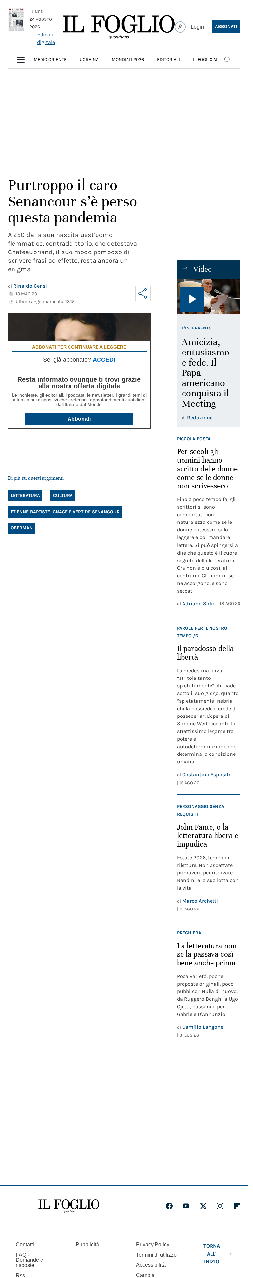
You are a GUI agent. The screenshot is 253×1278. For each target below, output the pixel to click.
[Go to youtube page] (186, 1206)
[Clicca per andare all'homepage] (69, 1206)
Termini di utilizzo (156, 1255)
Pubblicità (87, 1244)
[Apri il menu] (21, 60)
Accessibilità (151, 1265)
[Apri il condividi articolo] (143, 293)
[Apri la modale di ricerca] (227, 60)
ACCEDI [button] (104, 359)
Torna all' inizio (211, 1254)
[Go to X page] (203, 1206)
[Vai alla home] (119, 27)
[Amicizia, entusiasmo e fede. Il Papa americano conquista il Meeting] (208, 296)
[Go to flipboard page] (237, 1206)
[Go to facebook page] (169, 1206)
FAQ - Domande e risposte (29, 1260)
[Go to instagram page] (220, 1206)
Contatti (25, 1244)
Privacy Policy (152, 1244)
